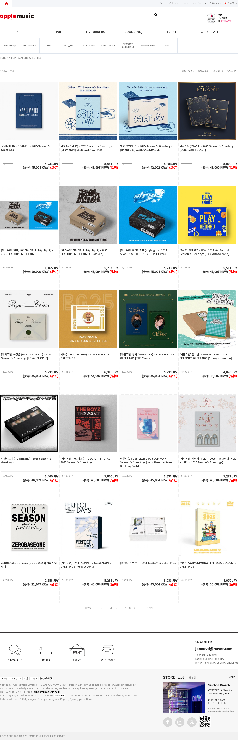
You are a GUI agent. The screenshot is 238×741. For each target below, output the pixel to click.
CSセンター (216, 3)
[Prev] (88, 608)
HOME (3, 58)
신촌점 (181, 677)
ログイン (161, 3)
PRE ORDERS (95, 32)
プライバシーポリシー (11, 678)
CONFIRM (59, 695)
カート (185, 3)
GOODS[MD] (133, 32)
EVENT (172, 32)
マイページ (197, 3)
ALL (19, 32)
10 (139, 608)
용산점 (192, 677)
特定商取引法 (46, 678)
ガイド (34, 678)
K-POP (57, 32)
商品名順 (218, 71)
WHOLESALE (210, 32)
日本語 (231, 3)
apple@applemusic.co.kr (47, 691)
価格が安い (187, 71)
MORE (232, 677)
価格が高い (203, 71)
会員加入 (173, 3)
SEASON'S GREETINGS (30, 58)
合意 (26, 678)
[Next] (149, 608)
